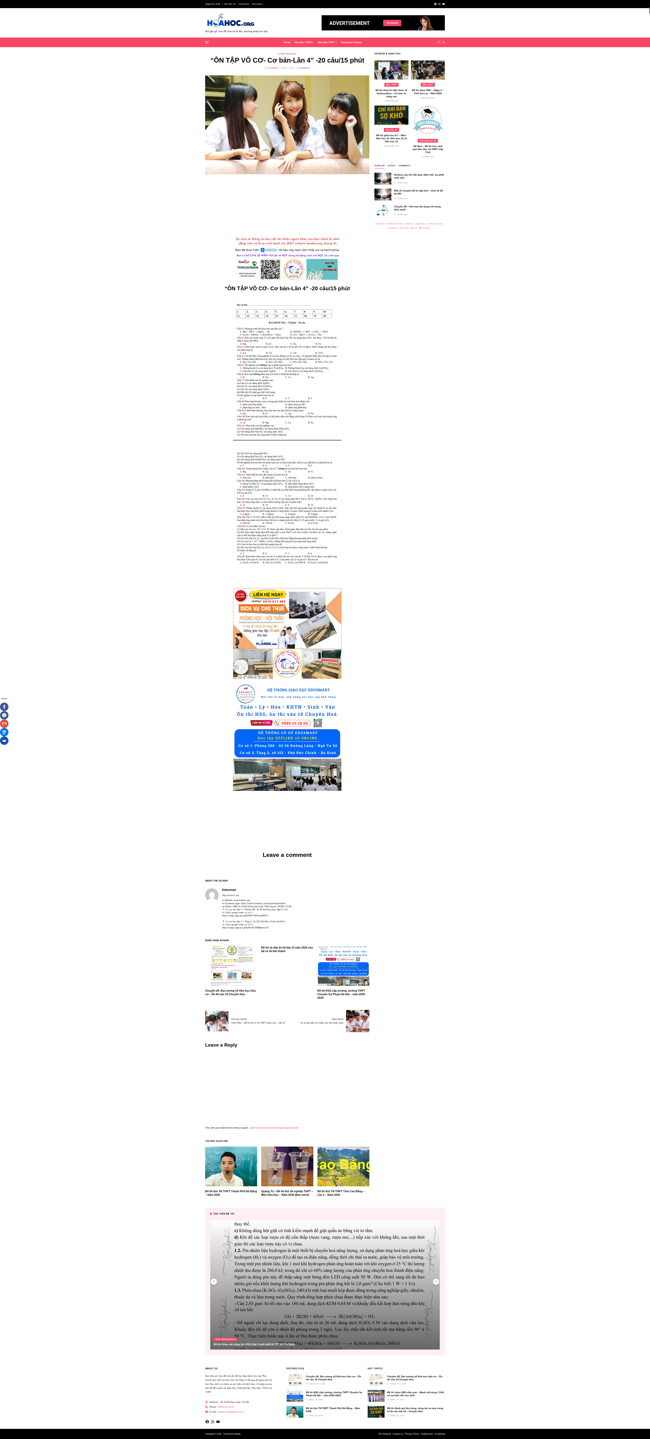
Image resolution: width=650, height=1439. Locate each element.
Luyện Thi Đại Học (287, 54)
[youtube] (443, 4)
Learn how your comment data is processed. (274, 1127)
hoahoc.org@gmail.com (231, 1411)
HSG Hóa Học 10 (427, 141)
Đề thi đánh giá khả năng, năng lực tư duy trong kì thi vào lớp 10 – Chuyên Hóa (415, 1410)
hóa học (410, 224)
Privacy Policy (412, 1434)
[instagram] (439, 4)
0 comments (303, 68)
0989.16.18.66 (226, 1407)
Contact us (398, 1434)
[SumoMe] (4, 740)
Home (287, 42)
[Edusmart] (212, 895)
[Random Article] (438, 42)
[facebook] (435, 4)
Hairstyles (257, 4)
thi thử (404, 228)
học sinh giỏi (436, 224)
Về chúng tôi (384, 1434)
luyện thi (393, 228)
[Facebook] (4, 707)
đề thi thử (425, 228)
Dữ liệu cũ (230, 4)
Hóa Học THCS (303, 42)
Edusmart (273, 68)
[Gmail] (4, 724)
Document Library (351, 42)
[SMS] (4, 732)
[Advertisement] (287, 204)
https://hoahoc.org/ (230, 895)
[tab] (379, 166)
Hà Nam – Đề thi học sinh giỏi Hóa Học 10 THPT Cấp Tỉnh (428, 149)
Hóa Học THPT (326, 42)
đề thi (414, 228)
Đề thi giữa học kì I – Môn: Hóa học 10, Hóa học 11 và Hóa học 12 (391, 138)
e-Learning (440, 1434)
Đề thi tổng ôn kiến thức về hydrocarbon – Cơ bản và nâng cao (391, 93)
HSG (401, 224)
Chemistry (243, 4)
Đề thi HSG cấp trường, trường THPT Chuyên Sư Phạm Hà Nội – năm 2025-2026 (341, 994)
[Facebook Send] (4, 715)
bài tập (379, 224)
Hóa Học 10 (391, 130)
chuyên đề (391, 224)
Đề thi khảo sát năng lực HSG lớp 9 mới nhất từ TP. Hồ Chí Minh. (255, 1344)
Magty (237, 1434)
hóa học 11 (422, 224)
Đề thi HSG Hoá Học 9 (225, 1339)
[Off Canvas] (207, 42)
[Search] (443, 42)
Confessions (427, 1434)
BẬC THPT (391, 85)
